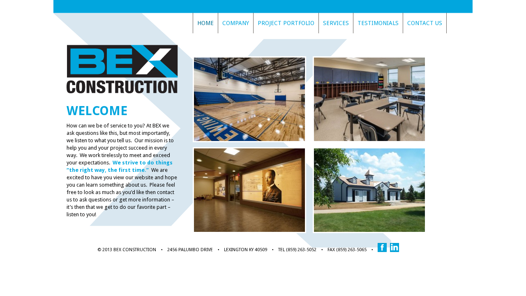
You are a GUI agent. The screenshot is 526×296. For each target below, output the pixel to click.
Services (336, 23)
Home (205, 23)
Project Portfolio (286, 23)
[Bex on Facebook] (384, 250)
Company (235, 23)
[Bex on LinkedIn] (396, 250)
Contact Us (424, 23)
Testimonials (378, 23)
